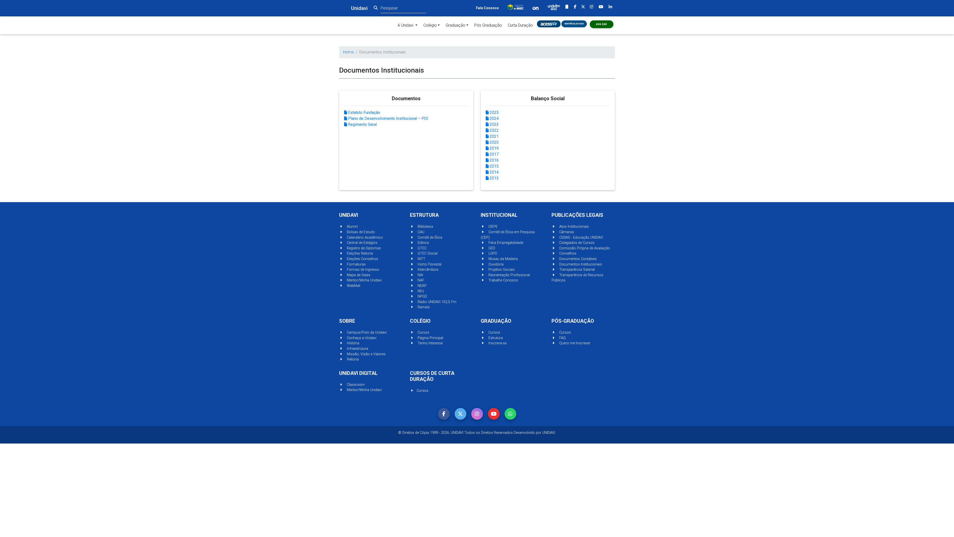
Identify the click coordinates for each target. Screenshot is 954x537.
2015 (494, 166)
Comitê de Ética (429, 237)
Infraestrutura (357, 349)
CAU (420, 232)
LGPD (492, 253)
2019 (494, 148)
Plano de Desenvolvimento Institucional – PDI (387, 118)
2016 (494, 160)
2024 (494, 118)
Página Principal (430, 338)
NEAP (422, 286)
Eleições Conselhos (362, 259)
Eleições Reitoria (359, 253)
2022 (494, 130)
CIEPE (492, 226)
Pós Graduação (488, 25)
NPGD (422, 296)
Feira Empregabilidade (505, 243)
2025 (494, 112)
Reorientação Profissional (508, 275)
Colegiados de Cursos (576, 243)
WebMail (353, 286)
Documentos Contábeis (577, 259)
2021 (494, 136)
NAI (420, 275)
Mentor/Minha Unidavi (364, 280)
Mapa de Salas (358, 275)
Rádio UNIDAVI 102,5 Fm (436, 302)
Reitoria (352, 359)
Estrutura (495, 338)
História (352, 343)
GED (491, 248)
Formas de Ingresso (362, 270)
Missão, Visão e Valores (366, 354)
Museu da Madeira (502, 259)
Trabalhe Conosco (502, 280)
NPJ (420, 291)
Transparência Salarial (576, 270)
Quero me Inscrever (574, 343)
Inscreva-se (497, 343)
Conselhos (567, 253)
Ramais (423, 307)
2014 (494, 172)
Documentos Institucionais (580, 264)
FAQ (562, 338)
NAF (420, 280)
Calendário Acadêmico (364, 237)
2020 (494, 142)
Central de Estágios (361, 243)
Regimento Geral (362, 124)
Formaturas (356, 264)
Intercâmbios (427, 270)
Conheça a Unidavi (361, 338)
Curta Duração (520, 25)
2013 (494, 178)
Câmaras (566, 232)
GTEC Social (427, 253)
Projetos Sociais (501, 270)
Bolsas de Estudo (360, 232)
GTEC (422, 248)
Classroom (355, 385)
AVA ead (601, 24)
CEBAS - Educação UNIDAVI (580, 237)
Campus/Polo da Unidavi (366, 332)
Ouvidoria (495, 264)
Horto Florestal (429, 264)
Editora (423, 243)
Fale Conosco (487, 8)
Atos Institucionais (573, 226)
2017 (494, 154)
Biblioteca (425, 226)
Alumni (352, 226)
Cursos (423, 332)
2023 (494, 124)
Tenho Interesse (430, 343)
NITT (421, 259)
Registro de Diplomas (363, 248)
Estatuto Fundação (363, 112)
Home (348, 52)
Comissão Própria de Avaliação (584, 248)
